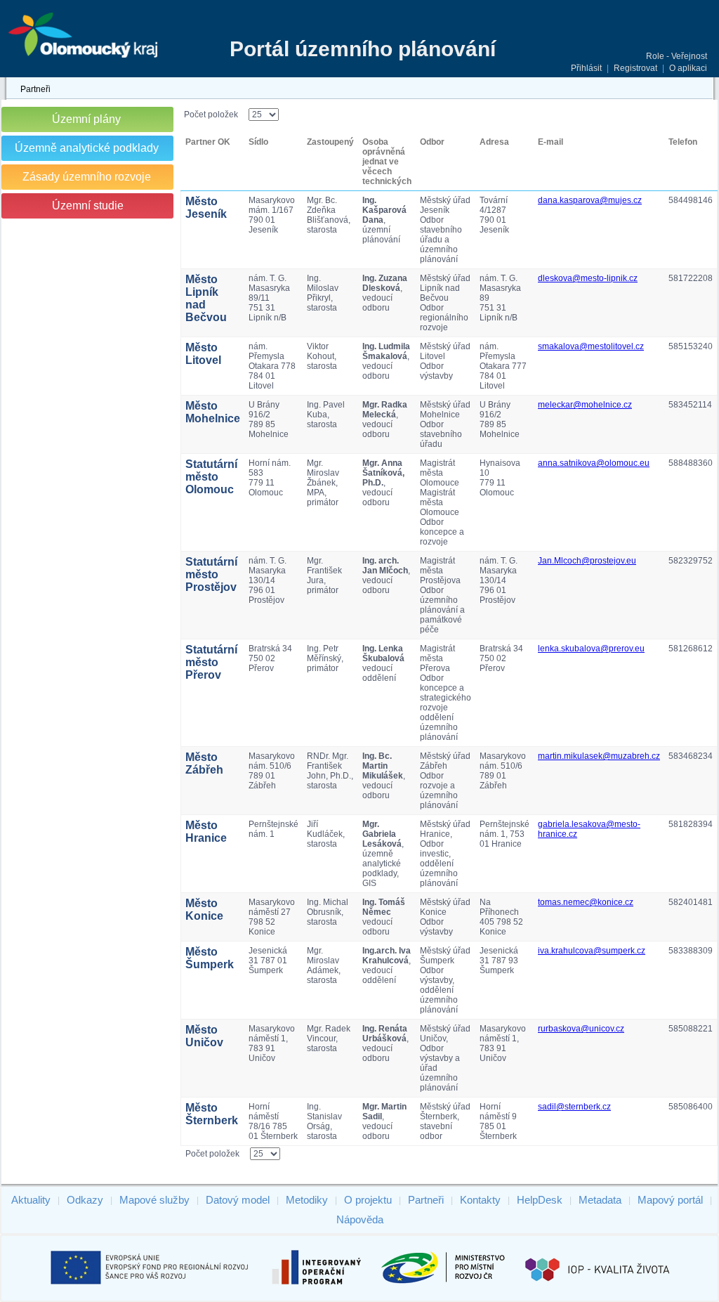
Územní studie (88, 205)
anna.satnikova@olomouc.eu (593, 463)
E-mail (550, 142)
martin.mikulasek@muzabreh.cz (599, 756)
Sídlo (258, 142)
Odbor (432, 142)
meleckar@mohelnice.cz (585, 405)
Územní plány (86, 119)
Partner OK (207, 142)
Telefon (682, 142)
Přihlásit (586, 68)
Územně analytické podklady (87, 148)
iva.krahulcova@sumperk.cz (591, 951)
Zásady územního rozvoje (86, 177)
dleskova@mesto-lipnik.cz (588, 278)
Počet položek (211, 114)
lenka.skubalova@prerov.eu (591, 648)
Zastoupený (330, 142)
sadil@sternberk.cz (574, 1107)
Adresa (494, 142)
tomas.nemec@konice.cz (585, 902)
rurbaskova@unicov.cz (581, 1029)
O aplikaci (688, 68)
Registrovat (635, 68)
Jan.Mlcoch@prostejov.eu (587, 561)
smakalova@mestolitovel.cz (591, 346)
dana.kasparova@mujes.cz (590, 200)
